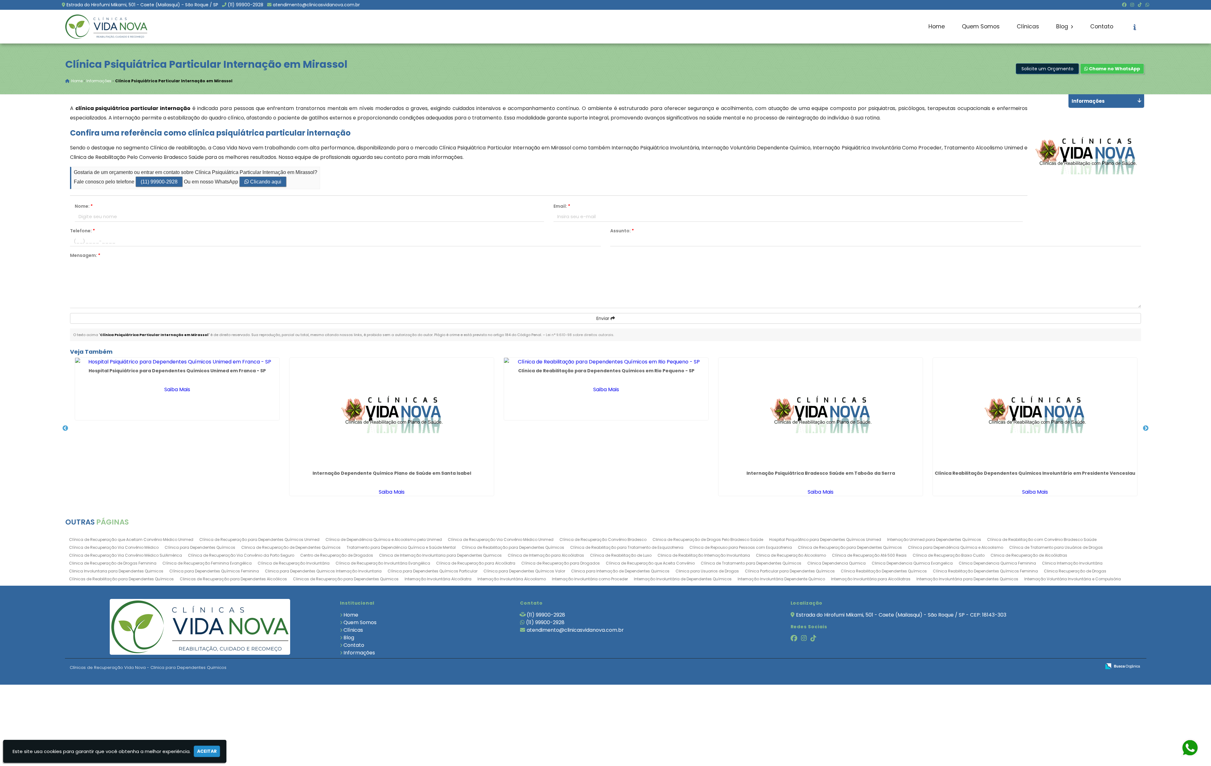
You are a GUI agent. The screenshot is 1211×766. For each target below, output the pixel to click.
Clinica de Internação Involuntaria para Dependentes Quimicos (440, 555)
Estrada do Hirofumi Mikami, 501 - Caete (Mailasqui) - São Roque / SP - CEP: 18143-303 (901, 614)
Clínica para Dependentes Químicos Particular (432, 571)
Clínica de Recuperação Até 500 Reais (869, 555)
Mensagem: (85, 255)
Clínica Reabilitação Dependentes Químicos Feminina (985, 571)
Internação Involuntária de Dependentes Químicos (683, 579)
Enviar (603, 318)
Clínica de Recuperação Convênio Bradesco (602, 539)
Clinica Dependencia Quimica (836, 563)
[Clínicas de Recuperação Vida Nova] (200, 627)
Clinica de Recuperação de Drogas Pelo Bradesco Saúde (707, 539)
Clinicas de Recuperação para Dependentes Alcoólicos (233, 579)
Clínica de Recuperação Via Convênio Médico (114, 547)
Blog (1063, 26)
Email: (561, 206)
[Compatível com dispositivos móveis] (1093, 666)
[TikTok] (1140, 5)
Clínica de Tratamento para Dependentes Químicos (751, 563)
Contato (1101, 26)
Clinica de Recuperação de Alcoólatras (1029, 555)
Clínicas (1028, 26)
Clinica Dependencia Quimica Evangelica (912, 563)
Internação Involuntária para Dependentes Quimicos (967, 579)
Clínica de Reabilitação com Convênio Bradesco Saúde (1042, 539)
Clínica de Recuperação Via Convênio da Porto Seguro (241, 555)
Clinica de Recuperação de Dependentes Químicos (291, 547)
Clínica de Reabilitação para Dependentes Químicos (513, 547)
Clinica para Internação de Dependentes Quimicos (620, 571)
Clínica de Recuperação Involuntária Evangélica (383, 563)
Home (936, 26)
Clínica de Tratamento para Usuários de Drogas (1056, 547)
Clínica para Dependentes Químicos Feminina (214, 571)
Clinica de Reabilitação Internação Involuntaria (704, 555)
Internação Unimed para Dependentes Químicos (934, 539)
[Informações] (1134, 27)
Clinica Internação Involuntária (1072, 563)
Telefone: (82, 231)
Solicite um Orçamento (1047, 69)
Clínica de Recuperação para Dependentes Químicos (850, 547)
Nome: (84, 206)
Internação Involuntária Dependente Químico (781, 579)
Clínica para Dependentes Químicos (200, 547)
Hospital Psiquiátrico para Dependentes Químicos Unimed (825, 539)
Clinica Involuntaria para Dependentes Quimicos (116, 571)
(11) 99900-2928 (245, 5)
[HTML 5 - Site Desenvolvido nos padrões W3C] (1050, 666)
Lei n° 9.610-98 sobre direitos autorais (579, 334)
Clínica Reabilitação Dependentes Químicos (884, 571)
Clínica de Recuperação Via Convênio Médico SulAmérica (125, 555)
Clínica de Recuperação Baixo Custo (949, 555)
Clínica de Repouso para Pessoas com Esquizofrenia (740, 547)
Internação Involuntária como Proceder (590, 579)
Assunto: (622, 231)
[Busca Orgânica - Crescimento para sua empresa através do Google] (1122, 665)
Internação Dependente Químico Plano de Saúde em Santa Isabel (392, 473)
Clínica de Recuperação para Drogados (560, 563)
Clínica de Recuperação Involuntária (294, 563)
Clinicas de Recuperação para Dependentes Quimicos (346, 579)
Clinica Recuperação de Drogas (1075, 571)
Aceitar (207, 751)
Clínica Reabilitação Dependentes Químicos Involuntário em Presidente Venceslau (1035, 473)
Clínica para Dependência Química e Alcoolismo (955, 547)
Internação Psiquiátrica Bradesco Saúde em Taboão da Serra (820, 473)
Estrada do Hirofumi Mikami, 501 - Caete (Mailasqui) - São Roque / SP (142, 5)
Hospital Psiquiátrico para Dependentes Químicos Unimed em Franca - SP (177, 371)
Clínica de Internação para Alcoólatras (546, 555)
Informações (359, 652)
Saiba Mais (177, 389)
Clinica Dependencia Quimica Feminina (997, 563)
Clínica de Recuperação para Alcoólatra (475, 563)
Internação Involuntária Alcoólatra (438, 579)
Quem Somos (981, 26)
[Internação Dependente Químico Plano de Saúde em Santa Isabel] (392, 413)
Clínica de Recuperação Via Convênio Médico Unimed (500, 539)
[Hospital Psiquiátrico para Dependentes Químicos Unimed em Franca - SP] (177, 362)
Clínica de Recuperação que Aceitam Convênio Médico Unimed (131, 539)
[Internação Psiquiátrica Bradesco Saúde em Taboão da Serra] (820, 413)
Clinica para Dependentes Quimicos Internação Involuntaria (323, 571)
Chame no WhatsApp (1114, 69)
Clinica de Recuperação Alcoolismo (791, 555)
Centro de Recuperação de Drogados (336, 555)
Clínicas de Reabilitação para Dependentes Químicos (121, 579)
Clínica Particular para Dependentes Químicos (790, 571)
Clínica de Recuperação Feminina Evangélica (207, 563)
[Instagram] (1132, 5)
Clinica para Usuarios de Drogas (707, 571)
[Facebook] (1124, 5)
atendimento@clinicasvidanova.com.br (316, 5)
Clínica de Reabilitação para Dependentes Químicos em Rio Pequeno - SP (606, 371)
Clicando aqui (265, 181)
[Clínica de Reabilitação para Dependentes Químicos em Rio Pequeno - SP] (606, 362)
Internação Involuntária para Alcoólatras (870, 579)
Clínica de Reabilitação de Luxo (621, 555)
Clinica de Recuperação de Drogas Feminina (112, 563)
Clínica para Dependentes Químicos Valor (524, 571)
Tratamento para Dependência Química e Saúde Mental (401, 547)
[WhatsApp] (1147, 5)
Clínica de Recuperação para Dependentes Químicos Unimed (259, 539)
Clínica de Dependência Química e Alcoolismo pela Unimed (383, 539)
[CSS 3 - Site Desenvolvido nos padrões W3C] (1071, 666)
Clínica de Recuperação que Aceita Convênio (650, 563)
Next (1146, 428)
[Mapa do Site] (1033, 666)
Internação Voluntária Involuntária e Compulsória (1072, 579)
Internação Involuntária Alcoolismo (511, 579)
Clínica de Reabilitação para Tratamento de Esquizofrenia (626, 547)
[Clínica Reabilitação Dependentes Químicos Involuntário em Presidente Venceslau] (1035, 413)
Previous (65, 428)
